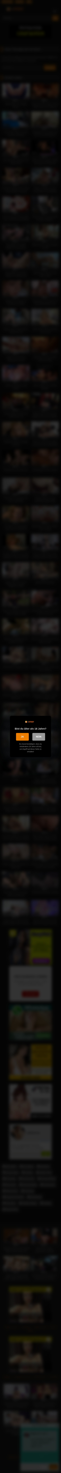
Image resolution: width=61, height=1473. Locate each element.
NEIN (38, 737)
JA (22, 737)
